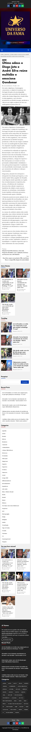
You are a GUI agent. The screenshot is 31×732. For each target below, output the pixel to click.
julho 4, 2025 (17, 85)
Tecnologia (5, 525)
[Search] (28, 50)
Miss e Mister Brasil (7, 492)
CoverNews (24, 728)
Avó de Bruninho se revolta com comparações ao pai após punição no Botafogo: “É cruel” (7, 283)
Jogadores (5, 486)
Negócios (4, 508)
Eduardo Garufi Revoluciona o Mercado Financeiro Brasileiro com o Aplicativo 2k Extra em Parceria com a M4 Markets (15, 251)
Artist (3, 433)
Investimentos (6, 483)
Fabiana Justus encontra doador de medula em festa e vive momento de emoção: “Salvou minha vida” (15, 413)
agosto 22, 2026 (6, 289)
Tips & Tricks (6, 528)
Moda (3, 494)
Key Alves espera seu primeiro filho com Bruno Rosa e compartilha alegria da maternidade (16, 258)
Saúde (4, 522)
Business (4, 442)
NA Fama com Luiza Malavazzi (10, 505)
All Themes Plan (7, 639)
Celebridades (6, 447)
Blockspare (21, 3)
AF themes (10, 3)
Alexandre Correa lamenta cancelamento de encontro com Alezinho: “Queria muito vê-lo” (22, 283)
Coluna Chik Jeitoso (7, 450)
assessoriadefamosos (8, 85)
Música (4, 503)
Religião (4, 519)
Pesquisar (4, 377)
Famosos (4, 60)
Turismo (4, 533)
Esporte (4, 464)
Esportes (4, 467)
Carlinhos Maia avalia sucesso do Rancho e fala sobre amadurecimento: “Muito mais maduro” (15, 420)
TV (3, 536)
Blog (18, 720)
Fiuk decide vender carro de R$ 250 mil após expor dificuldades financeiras (7, 308)
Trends (4, 530)
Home (13, 720)
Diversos (4, 453)
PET (3, 511)
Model (4, 497)
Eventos (4, 469)
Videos (15, 3)
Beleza (4, 439)
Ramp (3, 516)
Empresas (5, 461)
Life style (4, 489)
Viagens (4, 541)
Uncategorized (6, 539)
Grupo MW (5, 478)
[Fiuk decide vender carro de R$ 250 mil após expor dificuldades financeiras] (8, 298)
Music (3, 500)
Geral (3, 475)
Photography (5, 514)
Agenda (4, 430)
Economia (5, 455)
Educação (4, 458)
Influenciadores (6, 480)
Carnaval (4, 444)
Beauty (4, 436)
